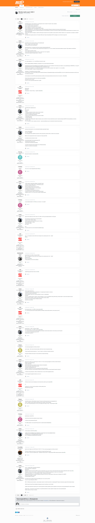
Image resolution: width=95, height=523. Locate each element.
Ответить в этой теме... (25, 504)
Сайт (17, 5)
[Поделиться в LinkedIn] (15, 512)
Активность (27, 5)
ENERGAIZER (20, 253)
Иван (20, 21)
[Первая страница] (15, 19)
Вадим (20, 345)
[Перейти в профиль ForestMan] (20, 452)
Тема (44, 520)
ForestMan (20, 447)
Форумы (16, 7)
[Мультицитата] (25, 37)
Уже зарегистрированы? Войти (68, 1)
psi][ (20, 86)
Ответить (75, 15)
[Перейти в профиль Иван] (20, 27)
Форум (22, 5)
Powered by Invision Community (47, 521)
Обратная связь (49, 520)
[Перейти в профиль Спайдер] (20, 172)
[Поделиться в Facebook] (19, 512)
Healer (22, 13)
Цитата (28, 37)
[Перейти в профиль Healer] (16, 12)
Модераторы (22, 7)
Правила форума (41, 7)
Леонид (20, 152)
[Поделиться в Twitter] (17, 512)
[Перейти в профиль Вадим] (20, 350)
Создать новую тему (65, 15)
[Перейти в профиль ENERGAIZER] (20, 258)
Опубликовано (29, 21)
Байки (29, 13)
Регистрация (77, 1)
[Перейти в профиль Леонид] (20, 157)
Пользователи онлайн (29, 7)
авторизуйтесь (46, 500)
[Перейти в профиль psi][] (20, 92)
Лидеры (35, 7)
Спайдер (20, 166)
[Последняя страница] (27, 19)
